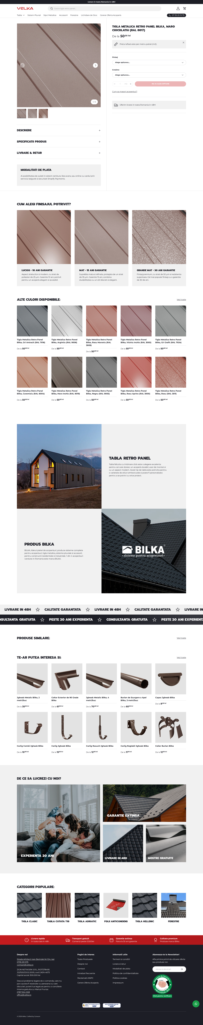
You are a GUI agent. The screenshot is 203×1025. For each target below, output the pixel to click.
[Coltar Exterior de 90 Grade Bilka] (66, 678)
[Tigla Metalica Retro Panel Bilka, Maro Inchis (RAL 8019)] (66, 372)
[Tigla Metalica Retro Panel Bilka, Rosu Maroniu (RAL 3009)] (101, 321)
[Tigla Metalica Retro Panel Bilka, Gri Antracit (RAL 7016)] (32, 321)
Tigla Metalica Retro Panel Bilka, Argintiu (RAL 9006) (64, 341)
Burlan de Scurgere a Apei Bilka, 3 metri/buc (133, 699)
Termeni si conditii (121, 959)
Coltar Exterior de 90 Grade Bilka (64, 699)
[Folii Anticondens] (115, 905)
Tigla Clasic (29, 921)
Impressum (118, 983)
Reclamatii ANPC (85, 978)
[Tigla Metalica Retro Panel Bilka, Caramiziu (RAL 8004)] (32, 372)
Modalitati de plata (121, 969)
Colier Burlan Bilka (164, 746)
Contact (81, 969)
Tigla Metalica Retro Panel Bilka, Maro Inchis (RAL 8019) (65, 392)
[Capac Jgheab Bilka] (170, 678)
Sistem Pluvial (34, 15)
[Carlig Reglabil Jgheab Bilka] (136, 727)
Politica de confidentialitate (126, 973)
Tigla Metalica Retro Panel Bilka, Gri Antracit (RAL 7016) (31, 341)
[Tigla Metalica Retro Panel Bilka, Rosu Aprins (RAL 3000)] (136, 372)
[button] (184, 8)
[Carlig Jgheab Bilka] (66, 727)
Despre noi (82, 964)
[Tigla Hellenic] (144, 905)
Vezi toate (181, 299)
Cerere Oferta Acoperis (110, 15)
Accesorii (63, 15)
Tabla (19, 15)
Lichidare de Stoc (89, 15)
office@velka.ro (24, 995)
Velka (24, 1016)
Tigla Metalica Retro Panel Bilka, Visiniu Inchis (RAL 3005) (136, 341)
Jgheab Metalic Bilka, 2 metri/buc (28, 699)
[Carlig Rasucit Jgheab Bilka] (101, 727)
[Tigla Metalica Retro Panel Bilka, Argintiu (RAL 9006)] (66, 321)
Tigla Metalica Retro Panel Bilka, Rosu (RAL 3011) (168, 392)
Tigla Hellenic (144, 921)
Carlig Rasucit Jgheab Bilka (99, 746)
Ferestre (74, 15)
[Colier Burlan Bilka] (170, 727)
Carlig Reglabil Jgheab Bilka (135, 746)
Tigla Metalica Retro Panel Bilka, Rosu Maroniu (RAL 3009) (99, 342)
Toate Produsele (85, 959)
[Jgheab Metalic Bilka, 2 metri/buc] (32, 678)
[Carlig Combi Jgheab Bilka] (32, 727)
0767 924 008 (23, 992)
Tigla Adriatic (87, 921)
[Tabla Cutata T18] (58, 905)
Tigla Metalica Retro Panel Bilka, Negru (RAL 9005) (99, 392)
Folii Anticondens (116, 921)
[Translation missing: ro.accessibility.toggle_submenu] (23, 15)
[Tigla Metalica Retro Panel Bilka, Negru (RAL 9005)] (101, 372)
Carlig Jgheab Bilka (61, 746)
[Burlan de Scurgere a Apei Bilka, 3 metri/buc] (136, 678)
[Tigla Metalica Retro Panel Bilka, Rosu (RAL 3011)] (170, 372)
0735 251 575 (22, 962)
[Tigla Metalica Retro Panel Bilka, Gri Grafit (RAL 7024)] (170, 321)
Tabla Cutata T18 (58, 921)
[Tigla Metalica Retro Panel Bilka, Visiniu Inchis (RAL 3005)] (136, 321)
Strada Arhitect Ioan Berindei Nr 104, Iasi (35, 959)
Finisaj (115, 57)
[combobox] (104, 8)
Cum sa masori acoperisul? (124, 91)
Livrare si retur (119, 964)
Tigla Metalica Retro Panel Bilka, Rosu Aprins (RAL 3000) (135, 392)
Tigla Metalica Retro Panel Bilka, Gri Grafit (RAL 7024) (168, 341)
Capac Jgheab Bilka (165, 697)
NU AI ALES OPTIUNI (160, 84)
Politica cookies (120, 978)
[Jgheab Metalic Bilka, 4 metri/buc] (101, 678)
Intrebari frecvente (86, 973)
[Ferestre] (173, 905)
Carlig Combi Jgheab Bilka (30, 746)
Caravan (37, 1016)
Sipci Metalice (49, 15)
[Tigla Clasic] (29, 905)
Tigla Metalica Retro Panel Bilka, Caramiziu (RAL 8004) (31, 392)
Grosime (115, 70)
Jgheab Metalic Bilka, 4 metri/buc (97, 699)
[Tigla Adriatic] (87, 905)
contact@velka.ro (25, 965)
